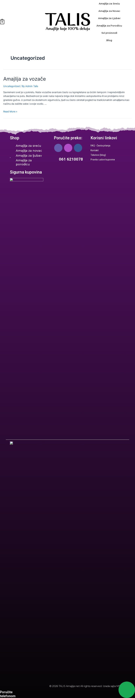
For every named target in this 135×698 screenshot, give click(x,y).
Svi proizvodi (109, 32)
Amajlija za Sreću (109, 3)
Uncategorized (11, 86)
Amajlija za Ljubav (109, 18)
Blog (109, 40)
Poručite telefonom (7, 694)
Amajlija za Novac (109, 11)
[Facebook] (78, 148)
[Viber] (58, 148)
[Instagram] (68, 148)
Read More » (10, 111)
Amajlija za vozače (24, 79)
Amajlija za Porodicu (109, 25)
